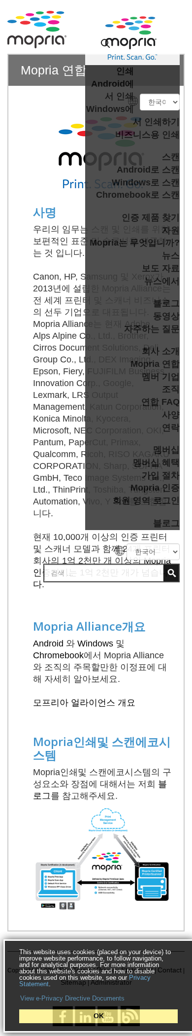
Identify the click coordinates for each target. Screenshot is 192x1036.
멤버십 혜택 (156, 462)
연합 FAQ (160, 402)
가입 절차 (161, 475)
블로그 (166, 303)
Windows (95, 643)
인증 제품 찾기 (151, 217)
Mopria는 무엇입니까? (135, 243)
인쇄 (125, 71)
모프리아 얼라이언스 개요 (84, 703)
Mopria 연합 (155, 364)
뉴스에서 (162, 281)
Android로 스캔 (148, 170)
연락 (171, 427)
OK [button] (99, 1016)
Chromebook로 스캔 (138, 195)
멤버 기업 (161, 377)
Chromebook (58, 655)
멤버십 (166, 450)
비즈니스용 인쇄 (147, 135)
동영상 (166, 316)
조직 (171, 389)
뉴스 (171, 255)
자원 (171, 230)
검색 (171, 573)
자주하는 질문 (152, 329)
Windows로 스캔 (146, 182)
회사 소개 (161, 351)
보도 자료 (161, 268)
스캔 (171, 157)
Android (48, 643)
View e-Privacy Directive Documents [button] (72, 998)
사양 (171, 415)
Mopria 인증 (155, 488)
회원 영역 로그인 (146, 500)
